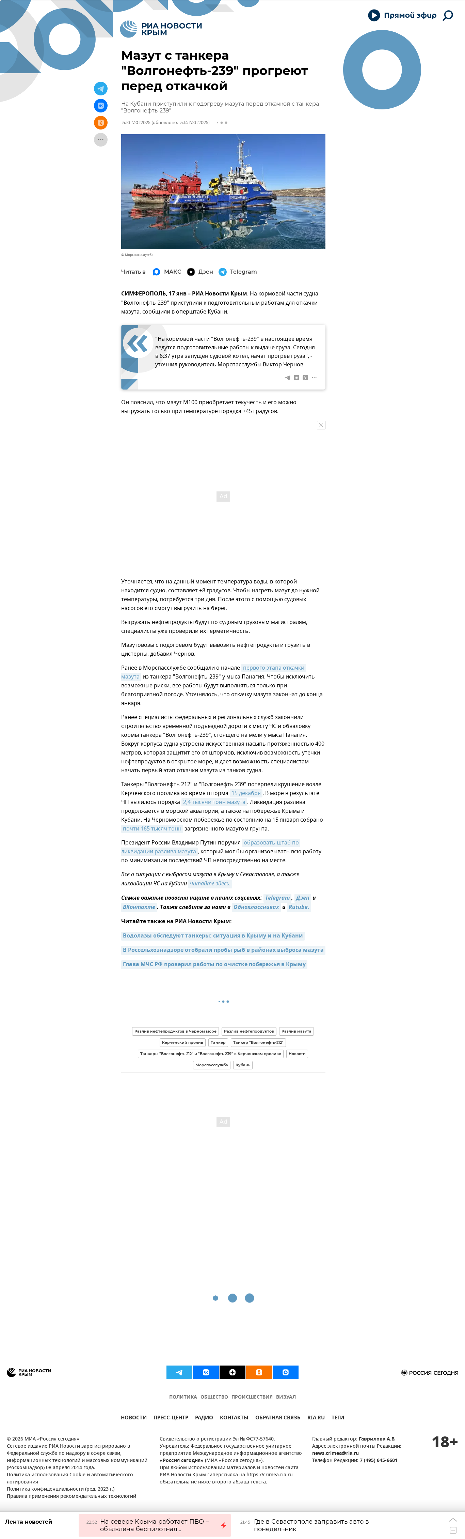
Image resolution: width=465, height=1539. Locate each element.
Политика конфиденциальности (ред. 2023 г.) (60, 1489)
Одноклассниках (256, 907)
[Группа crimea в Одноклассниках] (259, 1372)
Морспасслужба (211, 1065)
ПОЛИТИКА (183, 1397)
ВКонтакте (139, 907)
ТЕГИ (338, 1418)
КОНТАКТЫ (234, 1418)
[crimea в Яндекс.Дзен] (232, 1372)
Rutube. (299, 907)
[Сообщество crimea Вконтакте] (206, 1372)
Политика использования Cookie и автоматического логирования (70, 1478)
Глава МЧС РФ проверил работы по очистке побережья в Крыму (214, 964)
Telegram (277, 898)
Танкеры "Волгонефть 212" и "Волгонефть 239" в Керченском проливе (210, 1053)
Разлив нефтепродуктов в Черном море (175, 1031)
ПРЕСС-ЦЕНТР (171, 1418)
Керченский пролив (182, 1042)
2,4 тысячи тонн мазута (214, 802)
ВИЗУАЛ (286, 1397)
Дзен (302, 898)
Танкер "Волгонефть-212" (258, 1042)
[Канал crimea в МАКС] (286, 1372)
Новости (297, 1053)
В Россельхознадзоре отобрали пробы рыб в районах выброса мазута (223, 950)
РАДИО (204, 1418)
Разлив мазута (296, 1031)
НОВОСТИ (134, 1418)
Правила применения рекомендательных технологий (71, 1496)
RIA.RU (316, 1418)
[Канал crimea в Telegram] (179, 1372)
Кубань (243, 1065)
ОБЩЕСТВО (214, 1397)
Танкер (218, 1042)
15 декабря (246, 793)
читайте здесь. (210, 884)
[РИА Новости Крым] (161, 29)
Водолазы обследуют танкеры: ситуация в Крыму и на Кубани (213, 936)
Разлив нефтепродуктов (249, 1031)
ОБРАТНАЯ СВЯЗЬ (278, 1418)
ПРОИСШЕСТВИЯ (252, 1397)
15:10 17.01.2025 (135, 122)
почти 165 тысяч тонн (152, 829)
